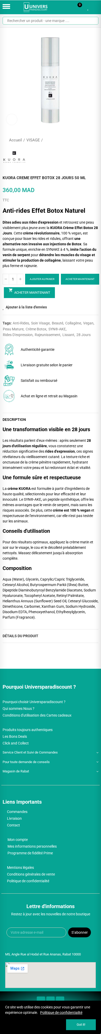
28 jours (83, 335)
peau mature (13, 329)
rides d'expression (18, 335)
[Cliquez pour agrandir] (11, 119)
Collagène (73, 323)
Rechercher (92, 21)
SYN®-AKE (57, 329)
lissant (68, 335)
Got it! (81, 1025)
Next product (94, 140)
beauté (57, 323)
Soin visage (40, 323)
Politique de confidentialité (61, 1012)
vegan (88, 323)
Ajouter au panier (42, 279)
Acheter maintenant (80, 279)
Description (14, 419)
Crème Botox (36, 329)
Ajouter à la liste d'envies (26, 307)
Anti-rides (21, 323)
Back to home (88, 140)
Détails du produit (20, 636)
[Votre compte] (95, 7)
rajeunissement (47, 335)
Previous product (81, 140)
